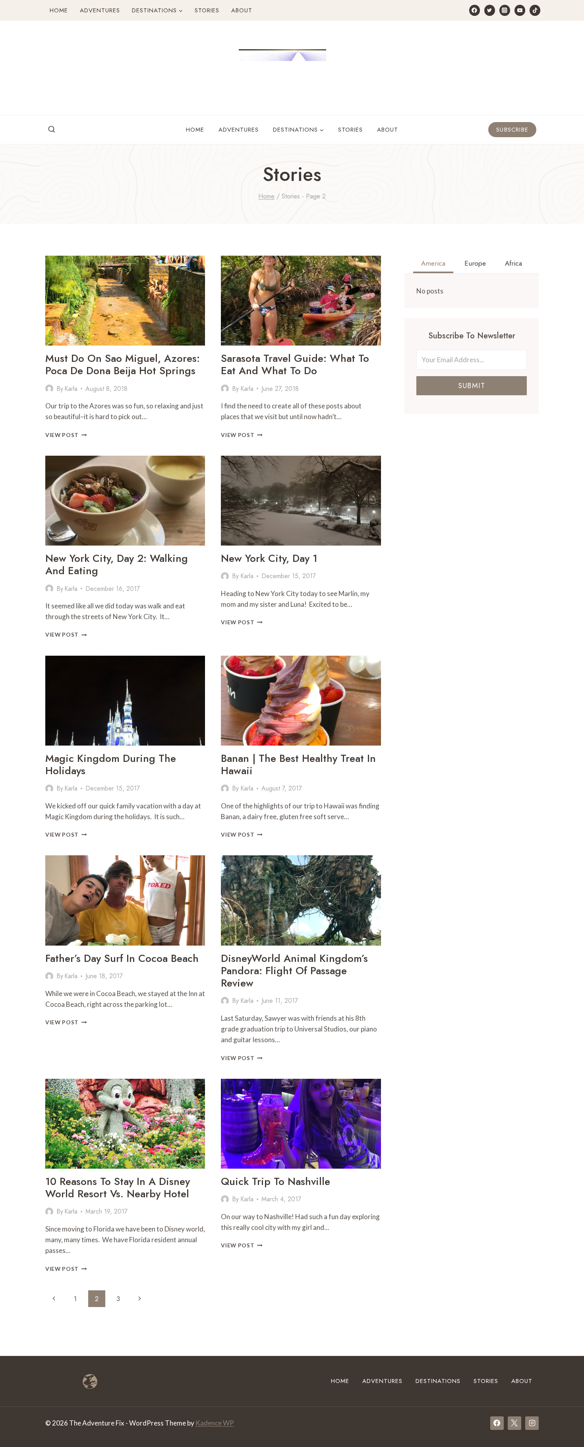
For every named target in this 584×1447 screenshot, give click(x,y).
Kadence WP (214, 1423)
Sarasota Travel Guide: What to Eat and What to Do (295, 364)
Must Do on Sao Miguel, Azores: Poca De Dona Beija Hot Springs (122, 364)
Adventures (100, 10)
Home (59, 10)
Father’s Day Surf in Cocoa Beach (122, 958)
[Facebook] (474, 10)
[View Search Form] (52, 130)
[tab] (433, 264)
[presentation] (125, 301)
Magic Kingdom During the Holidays (110, 764)
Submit (471, 386)
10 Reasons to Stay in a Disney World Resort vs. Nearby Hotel (117, 1187)
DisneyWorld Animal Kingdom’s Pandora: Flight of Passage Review (294, 971)
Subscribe (512, 129)
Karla (70, 388)
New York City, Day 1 (269, 558)
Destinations (438, 1381)
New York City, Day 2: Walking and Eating (116, 564)
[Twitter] (489, 10)
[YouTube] (519, 10)
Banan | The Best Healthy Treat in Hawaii (298, 764)
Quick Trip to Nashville (275, 1181)
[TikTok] (535, 10)
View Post (66, 435)
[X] (514, 1423)
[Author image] (49, 388)
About (241, 10)
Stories (207, 10)
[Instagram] (504, 10)
